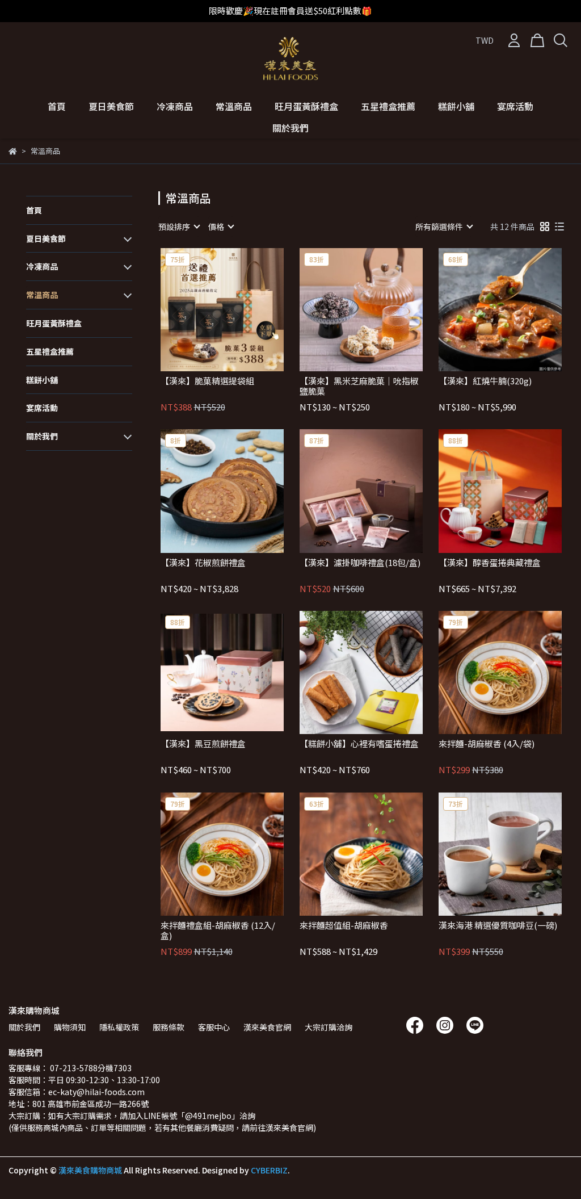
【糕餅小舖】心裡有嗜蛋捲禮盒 (359, 744)
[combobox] (178, 226)
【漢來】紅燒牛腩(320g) (485, 381)
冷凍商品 (175, 106)
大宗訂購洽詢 (328, 1027)
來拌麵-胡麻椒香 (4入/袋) (486, 744)
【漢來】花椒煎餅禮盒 (203, 562)
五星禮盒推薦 (388, 106)
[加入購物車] (238, 309)
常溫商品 (234, 106)
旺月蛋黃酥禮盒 (306, 106)
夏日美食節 (111, 106)
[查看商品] (205, 309)
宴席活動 (515, 106)
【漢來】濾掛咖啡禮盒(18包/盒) (360, 562)
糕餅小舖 (456, 106)
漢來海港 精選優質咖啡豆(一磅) (498, 925)
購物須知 (70, 1027)
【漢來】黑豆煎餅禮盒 (203, 744)
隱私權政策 (119, 1027)
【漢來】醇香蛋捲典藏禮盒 (490, 562)
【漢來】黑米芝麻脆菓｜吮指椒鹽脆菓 (359, 386)
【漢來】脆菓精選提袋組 (207, 381)
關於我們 (290, 127)
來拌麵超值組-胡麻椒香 (344, 925)
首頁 (57, 106)
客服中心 (214, 1027)
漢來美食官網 (267, 1027)
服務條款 (168, 1027)
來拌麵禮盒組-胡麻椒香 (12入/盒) (218, 930)
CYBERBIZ (269, 1170)
